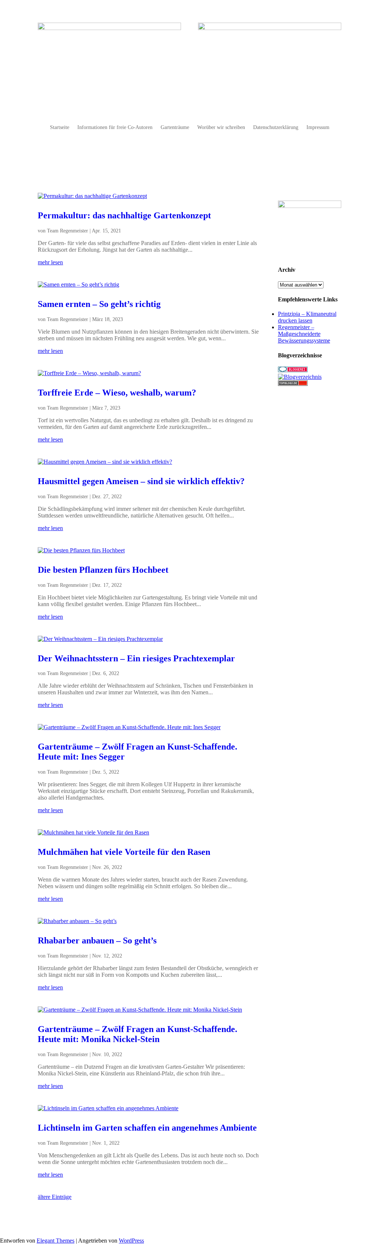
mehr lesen (50, 262)
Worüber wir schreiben (221, 127)
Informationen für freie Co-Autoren (114, 127)
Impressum (317, 127)
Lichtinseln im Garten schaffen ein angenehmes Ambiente (147, 1127)
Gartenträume (175, 127)
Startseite (59, 127)
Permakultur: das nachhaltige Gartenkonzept (124, 215)
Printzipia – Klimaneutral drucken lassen (307, 317)
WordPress (131, 1240)
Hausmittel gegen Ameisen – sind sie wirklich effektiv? (141, 481)
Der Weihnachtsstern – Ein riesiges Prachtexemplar (136, 658)
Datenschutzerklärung (275, 127)
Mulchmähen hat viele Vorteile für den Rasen (124, 852)
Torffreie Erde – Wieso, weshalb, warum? (117, 392)
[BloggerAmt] (300, 377)
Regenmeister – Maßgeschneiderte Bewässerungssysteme (304, 334)
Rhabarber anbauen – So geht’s (97, 940)
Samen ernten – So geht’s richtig (99, 304)
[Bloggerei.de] (293, 370)
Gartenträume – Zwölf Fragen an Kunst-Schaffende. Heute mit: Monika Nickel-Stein (137, 1034)
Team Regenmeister (67, 231)
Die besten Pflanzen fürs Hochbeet (103, 570)
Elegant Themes (55, 1240)
